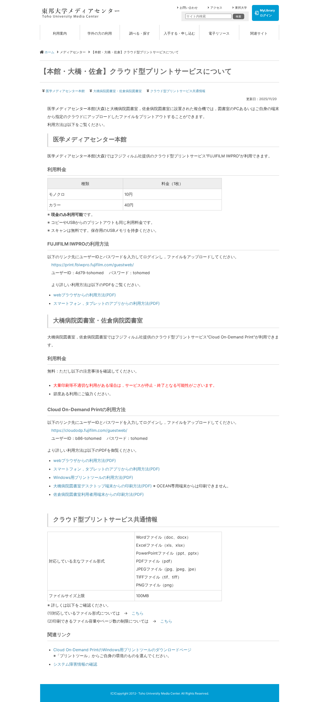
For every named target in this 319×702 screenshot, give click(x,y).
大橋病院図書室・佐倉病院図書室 (117, 91)
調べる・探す (139, 33)
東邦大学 (241, 7)
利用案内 (60, 33)
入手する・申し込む (179, 33)
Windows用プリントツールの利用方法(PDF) (93, 477)
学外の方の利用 (99, 33)
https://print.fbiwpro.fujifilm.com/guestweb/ (92, 264)
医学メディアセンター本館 (65, 91)
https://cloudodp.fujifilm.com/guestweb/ (89, 430)
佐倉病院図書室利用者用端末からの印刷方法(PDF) (98, 494)
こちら (138, 613)
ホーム (49, 52)
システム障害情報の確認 (75, 664)
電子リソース (219, 33)
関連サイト (259, 33)
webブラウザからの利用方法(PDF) (84, 294)
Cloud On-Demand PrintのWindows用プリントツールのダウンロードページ (122, 649)
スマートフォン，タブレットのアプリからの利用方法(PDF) (106, 303)
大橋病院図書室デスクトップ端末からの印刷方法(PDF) (102, 485)
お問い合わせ (189, 7)
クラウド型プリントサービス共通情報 (177, 91)
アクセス (216, 7)
